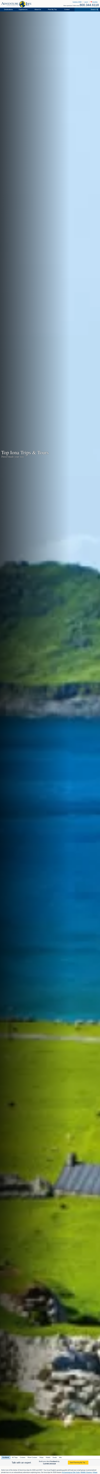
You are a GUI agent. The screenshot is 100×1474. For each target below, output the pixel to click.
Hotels (48, 1457)
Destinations (8, 9)
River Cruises (32, 1457)
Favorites (95, 2)
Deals (55, 1457)
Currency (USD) (77, 2)
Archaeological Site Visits (71, 1472)
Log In (86, 2)
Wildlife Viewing (86, 1472)
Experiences (23, 9)
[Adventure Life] (16, 3)
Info (60, 1457)
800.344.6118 (89, 5)
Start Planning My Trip (77, 1462)
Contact (67, 9)
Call (49, 1464)
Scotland (5, 1457)
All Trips (15, 1457)
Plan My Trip (52, 9)
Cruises (22, 1457)
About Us (37, 9)
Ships (41, 1457)
